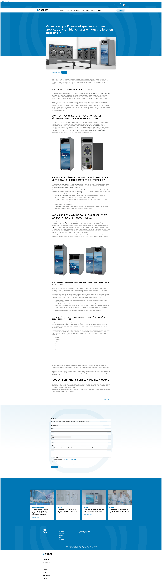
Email (52, 442)
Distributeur (63, 447)
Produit (64, 72)
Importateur (70, 447)
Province (53, 432)
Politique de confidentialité (79, 546)
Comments (53, 418)
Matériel (61, 529)
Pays (52, 435)
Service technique (96, 447)
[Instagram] (43, 5)
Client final (56, 447)
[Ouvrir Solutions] (72, 10)
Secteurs (61, 533)
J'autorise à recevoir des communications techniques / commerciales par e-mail (70, 463)
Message (53, 450)
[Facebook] (115, 529)
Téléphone (53, 438)
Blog (60, 537)
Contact (61, 541)
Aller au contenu (5, 1)
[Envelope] (118, 529)
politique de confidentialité (69, 459)
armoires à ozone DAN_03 (60, 222)
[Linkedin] (37, 5)
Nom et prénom (54, 425)
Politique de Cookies (92, 546)
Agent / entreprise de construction (82, 447)
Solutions (61, 531)
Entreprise (53, 421)
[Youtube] (40, 5)
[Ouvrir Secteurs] (79, 10)
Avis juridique (68, 546)
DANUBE (54, 227)
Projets (61, 535)
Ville (52, 428)
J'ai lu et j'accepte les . (65, 459)
